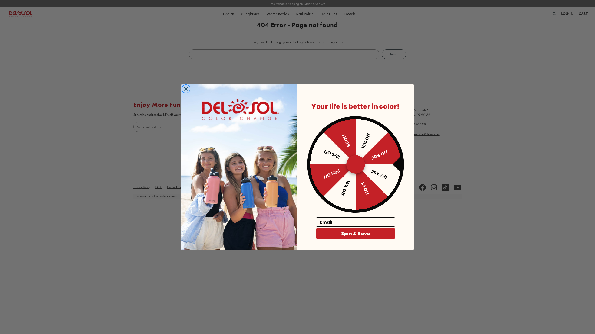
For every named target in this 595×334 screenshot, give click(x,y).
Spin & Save (355, 233)
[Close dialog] (186, 89)
